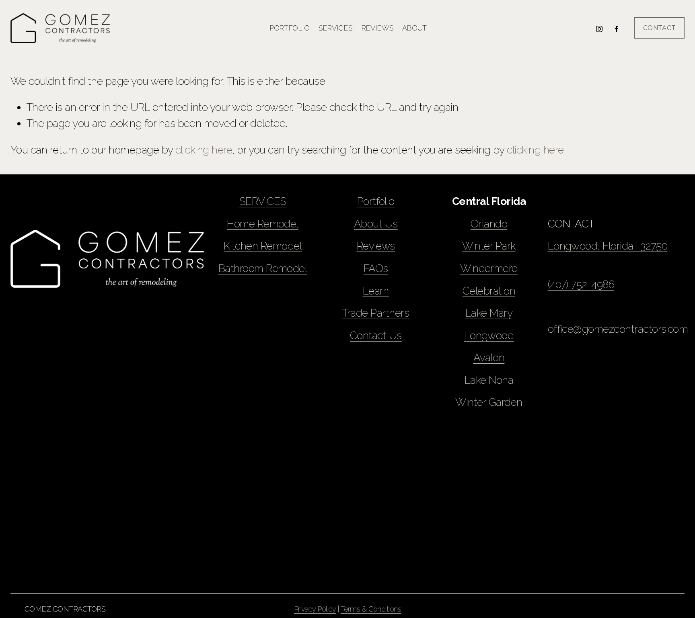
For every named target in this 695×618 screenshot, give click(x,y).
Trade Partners (375, 313)
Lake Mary (488, 313)
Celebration (489, 290)
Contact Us (376, 335)
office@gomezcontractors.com (618, 329)
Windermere (489, 268)
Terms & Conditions (371, 609)
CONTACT (659, 28)
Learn (376, 290)
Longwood (489, 335)
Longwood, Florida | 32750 (608, 245)
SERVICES (262, 201)
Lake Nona (489, 380)
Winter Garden (488, 402)
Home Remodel (262, 223)
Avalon (489, 357)
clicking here (203, 149)
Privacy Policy (315, 609)
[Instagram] (599, 28)
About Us (376, 223)
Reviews (377, 28)
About (414, 28)
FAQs (376, 268)
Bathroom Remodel (262, 268)
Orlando (489, 223)
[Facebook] (617, 28)
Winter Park (488, 245)
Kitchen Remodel (263, 245)
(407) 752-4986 (581, 284)
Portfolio (289, 28)
